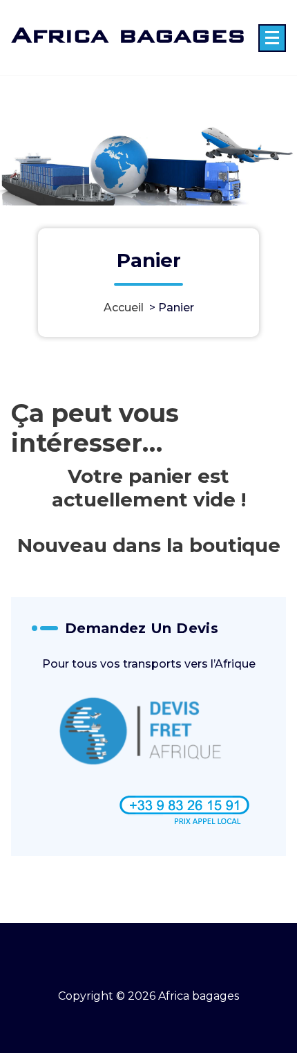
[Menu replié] (272, 38)
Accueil (124, 307)
